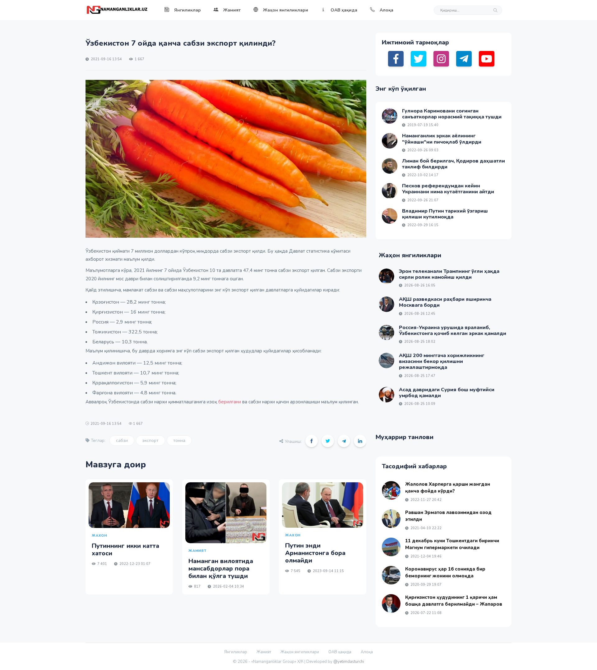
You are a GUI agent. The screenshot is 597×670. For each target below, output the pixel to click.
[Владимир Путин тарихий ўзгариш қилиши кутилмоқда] (389, 216)
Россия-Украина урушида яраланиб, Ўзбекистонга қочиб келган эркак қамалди (452, 330)
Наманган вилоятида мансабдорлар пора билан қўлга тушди (220, 568)
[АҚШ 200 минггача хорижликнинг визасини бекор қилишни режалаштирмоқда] (386, 360)
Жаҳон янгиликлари (285, 10)
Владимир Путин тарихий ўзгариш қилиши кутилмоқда (445, 214)
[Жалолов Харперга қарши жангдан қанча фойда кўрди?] (391, 490)
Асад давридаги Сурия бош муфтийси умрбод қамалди (446, 392)
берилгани (229, 402)
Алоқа (386, 10)
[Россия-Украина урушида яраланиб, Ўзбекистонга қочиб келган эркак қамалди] (386, 332)
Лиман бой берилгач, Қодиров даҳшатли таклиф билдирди (453, 164)
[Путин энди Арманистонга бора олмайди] (322, 505)
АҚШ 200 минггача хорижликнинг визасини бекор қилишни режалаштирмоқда (441, 361)
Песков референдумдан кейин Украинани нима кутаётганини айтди (448, 188)
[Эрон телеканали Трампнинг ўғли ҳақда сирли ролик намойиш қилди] (386, 276)
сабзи (122, 440)
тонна (179, 440)
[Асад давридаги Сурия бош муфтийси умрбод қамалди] (386, 394)
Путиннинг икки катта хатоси (125, 550)
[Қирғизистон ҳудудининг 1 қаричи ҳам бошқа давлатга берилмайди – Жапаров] (391, 603)
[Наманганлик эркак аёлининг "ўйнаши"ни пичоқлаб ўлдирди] (389, 141)
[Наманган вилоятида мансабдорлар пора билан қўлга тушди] (225, 512)
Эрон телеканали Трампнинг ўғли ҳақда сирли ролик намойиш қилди (449, 274)
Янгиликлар (187, 10)
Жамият (232, 10)
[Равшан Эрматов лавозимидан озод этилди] (391, 518)
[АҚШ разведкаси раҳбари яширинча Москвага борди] (386, 304)
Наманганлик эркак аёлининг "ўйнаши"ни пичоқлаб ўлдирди (441, 138)
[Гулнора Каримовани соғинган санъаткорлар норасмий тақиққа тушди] (389, 116)
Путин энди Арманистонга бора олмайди (315, 553)
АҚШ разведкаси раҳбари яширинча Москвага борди (445, 302)
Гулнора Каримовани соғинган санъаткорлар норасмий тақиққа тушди (452, 114)
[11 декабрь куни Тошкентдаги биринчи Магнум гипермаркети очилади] (391, 547)
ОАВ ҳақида (344, 10)
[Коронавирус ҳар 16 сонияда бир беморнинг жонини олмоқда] (391, 575)
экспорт (150, 440)
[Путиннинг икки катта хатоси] (129, 505)
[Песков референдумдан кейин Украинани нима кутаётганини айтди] (389, 191)
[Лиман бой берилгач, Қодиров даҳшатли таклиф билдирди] (389, 166)
